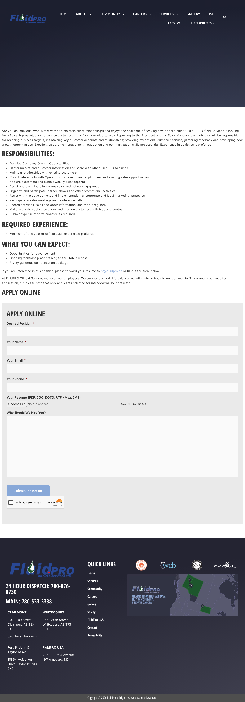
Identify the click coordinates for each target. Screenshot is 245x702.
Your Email (16, 360)
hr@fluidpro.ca (111, 271)
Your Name (17, 342)
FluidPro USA (202, 23)
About (81, 14)
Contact (175, 23)
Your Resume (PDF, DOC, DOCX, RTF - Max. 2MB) (44, 397)
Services (166, 14)
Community (110, 14)
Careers (140, 14)
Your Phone (17, 379)
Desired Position (21, 323)
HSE (211, 14)
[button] (224, 17)
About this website (146, 698)
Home (63, 14)
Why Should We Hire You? (26, 412)
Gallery (193, 14)
